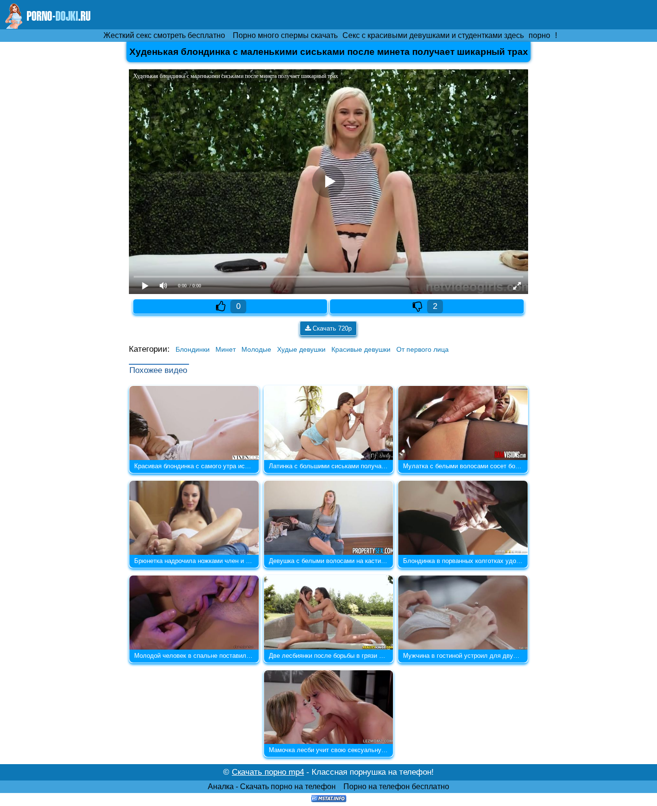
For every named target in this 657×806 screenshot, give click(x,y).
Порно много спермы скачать (285, 35)
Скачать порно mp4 (268, 772)
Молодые (256, 349)
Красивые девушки (361, 349)
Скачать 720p (331, 328)
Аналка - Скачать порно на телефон (272, 786)
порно (539, 35)
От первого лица (422, 349)
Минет (225, 349)
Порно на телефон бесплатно (396, 786)
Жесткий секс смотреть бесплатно (164, 35)
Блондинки (193, 349)
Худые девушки (301, 349)
